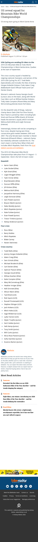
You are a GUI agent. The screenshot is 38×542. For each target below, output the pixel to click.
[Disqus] (19, 444)
